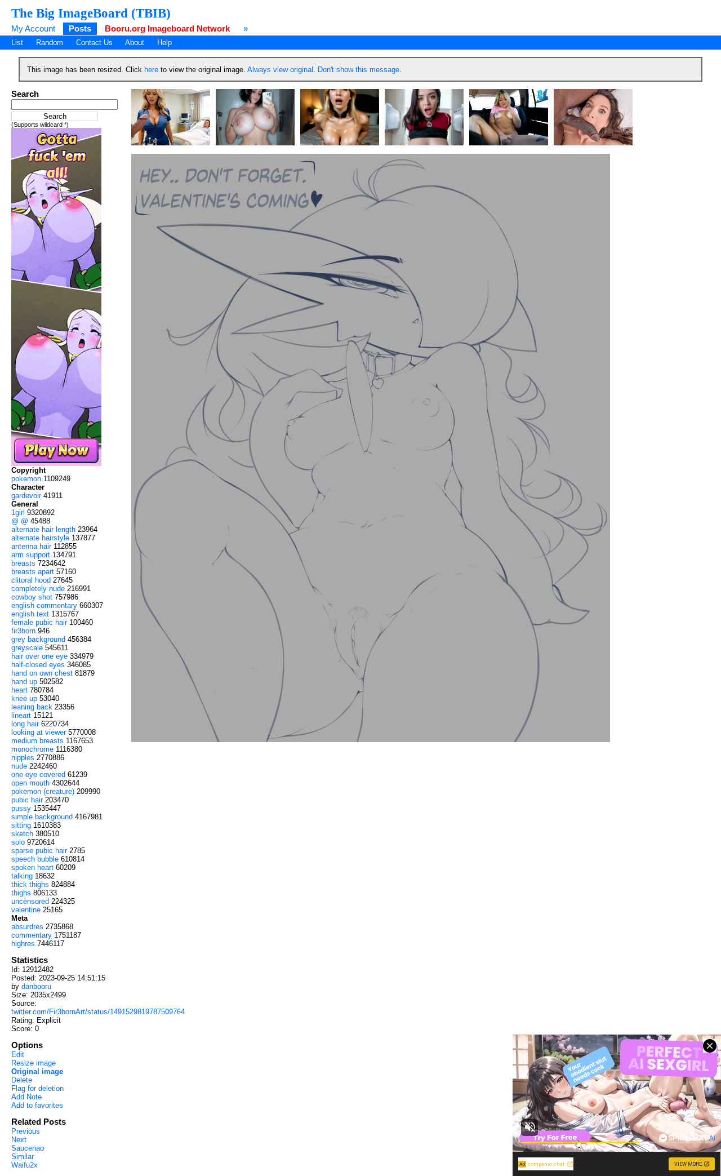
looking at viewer (38, 732)
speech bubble (35, 859)
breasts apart (32, 571)
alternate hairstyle (40, 538)
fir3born (23, 631)
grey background (38, 639)
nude (19, 766)
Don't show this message (358, 69)
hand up (24, 681)
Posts (80, 28)
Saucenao (27, 1148)
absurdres (27, 926)
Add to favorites (37, 1105)
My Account (33, 28)
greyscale (27, 648)
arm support (30, 555)
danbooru (36, 986)
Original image (37, 1071)
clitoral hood (31, 580)
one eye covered (38, 774)
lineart (21, 715)
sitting (21, 825)
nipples (22, 757)
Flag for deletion (37, 1088)
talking (22, 876)
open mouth (30, 783)
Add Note (26, 1097)
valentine (26, 910)
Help (164, 42)
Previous (25, 1131)
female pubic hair (39, 622)
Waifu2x (24, 1165)
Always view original (280, 69)
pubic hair (27, 800)
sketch (22, 833)
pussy (21, 808)
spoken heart (32, 867)
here (151, 69)
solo (18, 842)
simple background (42, 817)
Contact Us (94, 42)
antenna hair (31, 546)
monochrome (32, 749)
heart (19, 690)
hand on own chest (42, 673)
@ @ (19, 521)
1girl (18, 512)
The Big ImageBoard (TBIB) (91, 13)
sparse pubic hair (39, 850)
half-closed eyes (38, 664)
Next (18, 1139)
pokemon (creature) (42, 791)
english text (30, 614)
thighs (21, 893)
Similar (22, 1156)
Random (49, 42)
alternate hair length (43, 529)
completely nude (38, 588)
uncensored (30, 901)
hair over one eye (39, 656)
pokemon (26, 478)
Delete (21, 1080)
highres (23, 943)
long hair (25, 724)
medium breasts (37, 740)
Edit (17, 1054)
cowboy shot (31, 597)
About (134, 42)
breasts (23, 563)
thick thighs (30, 884)
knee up (24, 698)
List (17, 42)
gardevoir (26, 495)
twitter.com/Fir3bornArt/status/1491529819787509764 (98, 1012)
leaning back (31, 707)
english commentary (44, 605)
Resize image (33, 1063)
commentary (31, 935)
